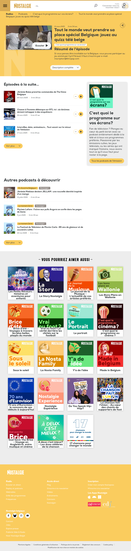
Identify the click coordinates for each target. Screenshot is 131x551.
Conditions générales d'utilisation (45, 545)
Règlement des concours (91, 545)
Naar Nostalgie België (15, 536)
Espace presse (12, 528)
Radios (9, 14)
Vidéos (50, 492)
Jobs (8, 525)
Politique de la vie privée (70, 545)
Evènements (52, 496)
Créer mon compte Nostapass (101, 485)
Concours (51, 499)
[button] (65, 67)
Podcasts (23, 14)
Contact (9, 521)
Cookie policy (108, 545)
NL (36, 6)
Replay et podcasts (14, 488)
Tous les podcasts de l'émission (106, 161)
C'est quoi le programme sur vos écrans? (53, 14)
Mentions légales (24, 545)
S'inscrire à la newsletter (57, 488)
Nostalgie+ (51, 503)
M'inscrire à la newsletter (99, 488)
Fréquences (11, 499)
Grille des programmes (16, 496)
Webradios (10, 492)
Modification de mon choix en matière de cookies (65, 548)
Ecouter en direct (13, 485)
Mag (49, 485)
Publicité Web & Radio (15, 532)
